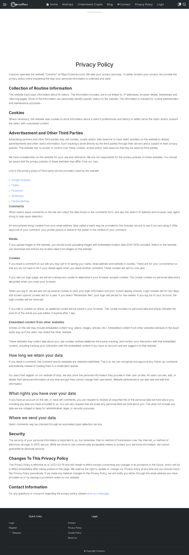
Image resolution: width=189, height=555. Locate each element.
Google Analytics (21, 180)
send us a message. (98, 493)
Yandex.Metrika (20, 201)
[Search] (184, 4)
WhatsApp (17, 195)
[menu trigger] (6, 4)
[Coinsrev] (19, 4)
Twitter (15, 185)
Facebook (17, 190)
